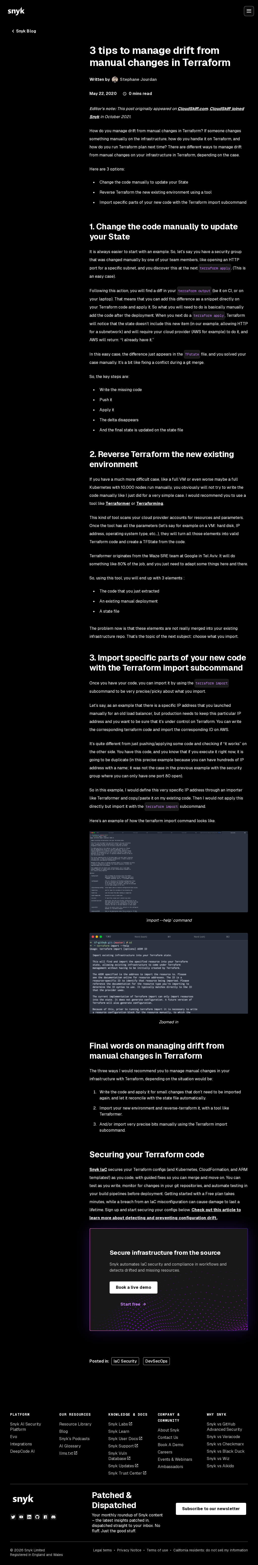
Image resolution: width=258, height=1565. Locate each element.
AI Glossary (70, 1446)
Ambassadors (170, 1466)
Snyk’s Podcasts (74, 1438)
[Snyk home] (16, 11)
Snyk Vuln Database (117, 1456)
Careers (165, 1452)
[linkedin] (29, 1517)
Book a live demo (133, 1287)
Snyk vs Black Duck (226, 1451)
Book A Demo (170, 1444)
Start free (130, 1304)
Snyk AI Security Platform (25, 1426)
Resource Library (75, 1424)
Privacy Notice (129, 1550)
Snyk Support (121, 1446)
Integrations (21, 1444)
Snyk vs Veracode (223, 1436)
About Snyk (168, 1430)
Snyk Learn (118, 1431)
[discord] (53, 1517)
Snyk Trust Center (125, 1473)
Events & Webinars (175, 1459)
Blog (63, 1431)
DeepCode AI (22, 1451)
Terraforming (149, 503)
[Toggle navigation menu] (249, 11)
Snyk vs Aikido (220, 1466)
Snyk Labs (118, 1424)
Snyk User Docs (123, 1438)
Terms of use (157, 1550)
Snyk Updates (121, 1466)
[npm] (45, 1517)
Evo (13, 1436)
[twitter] (13, 1517)
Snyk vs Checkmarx (225, 1444)
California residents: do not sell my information (210, 1550)
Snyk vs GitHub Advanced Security (224, 1426)
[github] (37, 1517)
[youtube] (21, 1517)
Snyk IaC (98, 1169)
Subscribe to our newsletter (211, 1508)
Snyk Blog (26, 31)
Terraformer (118, 503)
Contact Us (168, 1437)
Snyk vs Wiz (218, 1458)
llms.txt (66, 1453)
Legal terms (102, 1550)
